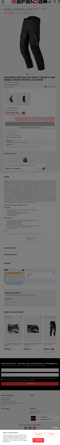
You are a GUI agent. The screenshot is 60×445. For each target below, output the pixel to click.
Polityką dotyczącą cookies (13, 436)
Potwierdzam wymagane (38, 434)
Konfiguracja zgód (51, 434)
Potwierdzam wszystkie (38, 440)
